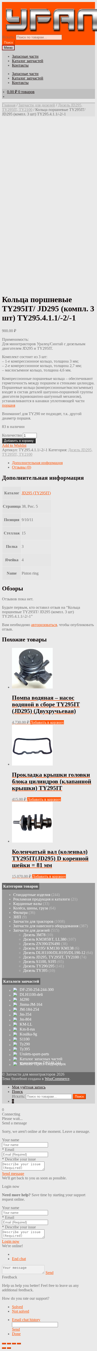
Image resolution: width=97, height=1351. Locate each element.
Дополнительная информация (37, 463)
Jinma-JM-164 (31, 1005)
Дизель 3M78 (34, 935)
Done (16, 1334)
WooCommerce (57, 1079)
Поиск (17, 1091)
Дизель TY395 (35, 970)
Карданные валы (27, 903)
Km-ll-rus (27, 1029)
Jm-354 (25, 1014)
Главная (8, 105)
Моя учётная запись (29, 1087)
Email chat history (26, 1320)
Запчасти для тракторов (33, 921)
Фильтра (20, 912)
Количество (12, 435)
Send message (13, 1173)
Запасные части (25, 56)
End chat (19, 1259)
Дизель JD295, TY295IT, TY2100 (51, 957)
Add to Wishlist (14, 445)
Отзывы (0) (21, 467)
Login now (10, 1241)
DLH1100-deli (31, 995)
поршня (8, 405)
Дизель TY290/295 (38, 966)
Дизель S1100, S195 (39, 961)
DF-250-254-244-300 (37, 990)
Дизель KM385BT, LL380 (44, 939)
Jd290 (24, 1000)
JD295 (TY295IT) (36, 493)
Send (49, 1273)
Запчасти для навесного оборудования (45, 926)
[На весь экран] (14, 1343)
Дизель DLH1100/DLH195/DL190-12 (54, 953)
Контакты (20, 65)
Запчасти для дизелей (36, 105)
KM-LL (26, 1024)
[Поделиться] (9, 1343)
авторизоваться (44, 625)
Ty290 (25, 1044)
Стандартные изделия (31, 895)
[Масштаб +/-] (19, 1343)
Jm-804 (25, 1019)
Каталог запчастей (27, 61)
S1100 (25, 1039)
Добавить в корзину (19, 441)
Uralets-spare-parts (34, 1054)
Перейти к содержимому (61, 4)
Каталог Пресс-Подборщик (43, 1064)
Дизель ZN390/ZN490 (41, 944)
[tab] (53, 463)
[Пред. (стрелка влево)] (4, 1348)
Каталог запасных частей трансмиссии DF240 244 (41, 1061)
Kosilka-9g (28, 1034)
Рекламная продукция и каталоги (41, 899)
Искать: (8, 37)
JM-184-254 (29, 1009)
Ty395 (25, 1049)
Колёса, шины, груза (30, 908)
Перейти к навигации (20, 4)
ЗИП (17, 917)
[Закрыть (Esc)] (4, 1343)
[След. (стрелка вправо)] (9, 1348)
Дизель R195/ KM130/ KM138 (48, 948)
